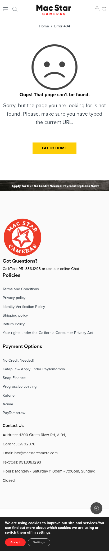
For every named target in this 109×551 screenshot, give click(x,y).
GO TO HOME (54, 148)
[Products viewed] (96, 508)
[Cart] (97, 10)
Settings (39, 542)
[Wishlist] (104, 10)
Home (44, 26)
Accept (15, 542)
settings (44, 532)
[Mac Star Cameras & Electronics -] (53, 9)
